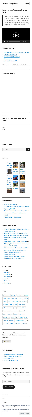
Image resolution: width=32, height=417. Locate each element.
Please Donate (6, 341)
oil (17, 311)
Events (6, 272)
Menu (27, 3)
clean (20, 298)
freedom (5, 304)
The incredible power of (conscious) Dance (16, 52)
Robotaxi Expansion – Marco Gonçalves (15, 229)
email (4, 301)
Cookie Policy (5, 410)
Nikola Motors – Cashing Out (12, 217)
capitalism (11, 298)
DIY (5, 270)
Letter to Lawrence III (10, 61)
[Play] (4, 41)
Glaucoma (7, 59)
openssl (22, 311)
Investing (7, 276)
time (25, 317)
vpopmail (17, 323)
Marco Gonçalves (10, 4)
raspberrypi (6, 317)
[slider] (14, 41)
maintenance (11, 311)
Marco (6, 64)
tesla (21, 317)
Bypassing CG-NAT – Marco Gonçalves (15, 241)
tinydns (5, 320)
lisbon (24, 308)
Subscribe (8, 387)
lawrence (9, 308)
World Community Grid (11, 360)
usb (7, 323)
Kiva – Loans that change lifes (13, 356)
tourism (11, 320)
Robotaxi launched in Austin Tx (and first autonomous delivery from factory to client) (16, 213)
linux (19, 308)
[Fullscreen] (27, 41)
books (26, 295)
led (15, 308)
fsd (11, 304)
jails (4, 308)
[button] (16, 35)
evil (9, 301)
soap (12, 317)
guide (15, 304)
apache (13, 295)
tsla (27, 320)
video (11, 323)
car (16, 298)
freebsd (24, 301)
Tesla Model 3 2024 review (11, 56)
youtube (24, 323)
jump (28, 64)
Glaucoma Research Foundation (13, 354)
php (4, 314)
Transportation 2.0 (9, 231)
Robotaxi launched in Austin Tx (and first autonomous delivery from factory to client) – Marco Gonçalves (16, 250)
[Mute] (25, 41)
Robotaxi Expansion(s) (10, 204)
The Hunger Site (9, 358)
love (4, 311)
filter (13, 301)
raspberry (22, 314)
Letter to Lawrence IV (10, 54)
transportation (20, 320)
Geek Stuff (7, 274)
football (18, 301)
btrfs (4, 298)
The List (4, 402)
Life (21, 64)
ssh (17, 317)
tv (3, 323)
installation (22, 304)
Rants (5, 281)
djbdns (26, 298)
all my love (6, 295)
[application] (16, 35)
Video (17, 64)
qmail (15, 314)
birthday (19, 295)
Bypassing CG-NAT (9, 209)
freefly (24, 64)
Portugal (9, 314)
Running (6, 283)
